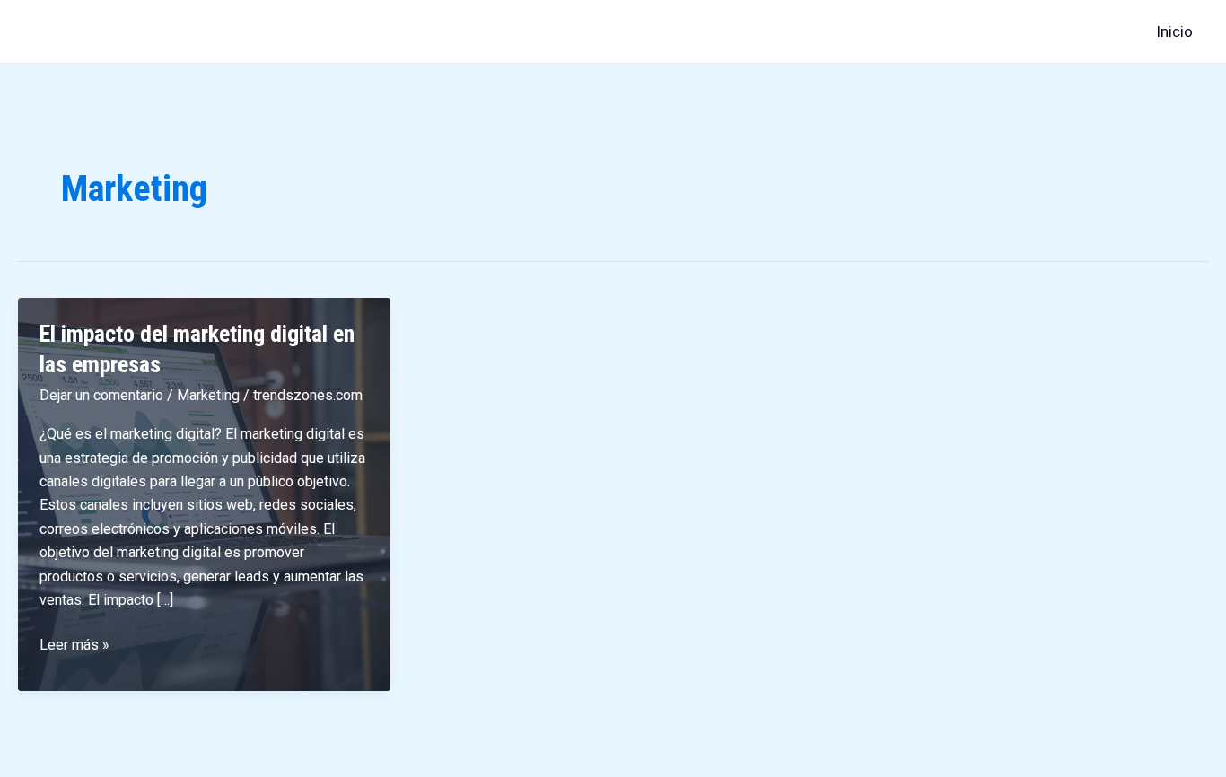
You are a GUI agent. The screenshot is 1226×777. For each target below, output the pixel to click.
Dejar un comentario (101, 395)
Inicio (1174, 31)
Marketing (208, 395)
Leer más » (74, 646)
